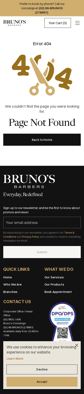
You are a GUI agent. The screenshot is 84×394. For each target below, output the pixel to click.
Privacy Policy (30, 236)
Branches (10, 292)
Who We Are (12, 284)
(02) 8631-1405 (12, 319)
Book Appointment (58, 292)
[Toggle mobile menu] (77, 23)
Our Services (54, 277)
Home (7, 277)
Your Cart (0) (58, 23)
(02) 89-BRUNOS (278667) (18, 327)
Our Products (54, 284)
